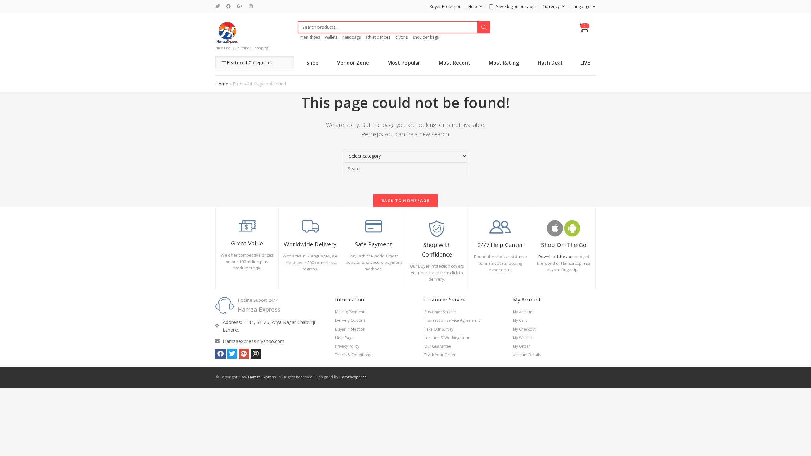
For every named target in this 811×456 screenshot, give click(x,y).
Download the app (556, 256)
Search (483, 27)
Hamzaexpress (352, 377)
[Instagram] (251, 6)
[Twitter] (219, 6)
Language (581, 6)
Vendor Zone (353, 63)
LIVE (585, 63)
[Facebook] (228, 6)
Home (221, 84)
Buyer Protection (446, 6)
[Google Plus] (240, 6)
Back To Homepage (405, 200)
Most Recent (454, 63)
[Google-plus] (244, 354)
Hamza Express (262, 377)
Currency (551, 6)
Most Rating (504, 63)
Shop (312, 63)
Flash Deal (550, 63)
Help (473, 6)
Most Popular (403, 63)
